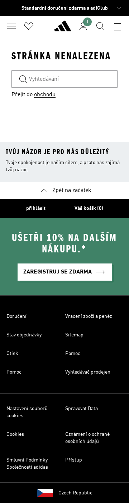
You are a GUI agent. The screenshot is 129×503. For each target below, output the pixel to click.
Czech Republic (75, 492)
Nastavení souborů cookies (27, 412)
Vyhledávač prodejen (87, 372)
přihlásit (36, 208)
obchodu (45, 95)
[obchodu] (62, 29)
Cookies (15, 434)
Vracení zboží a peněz (88, 316)
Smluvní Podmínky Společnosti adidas (27, 464)
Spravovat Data (81, 408)
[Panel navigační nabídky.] (11, 26)
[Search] (100, 26)
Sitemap (74, 334)
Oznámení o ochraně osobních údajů (87, 438)
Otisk (12, 353)
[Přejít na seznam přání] (28, 26)
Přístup (73, 460)
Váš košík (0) (89, 208)
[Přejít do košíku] (117, 26)
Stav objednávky (24, 334)
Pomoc (72, 353)
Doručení (16, 316)
